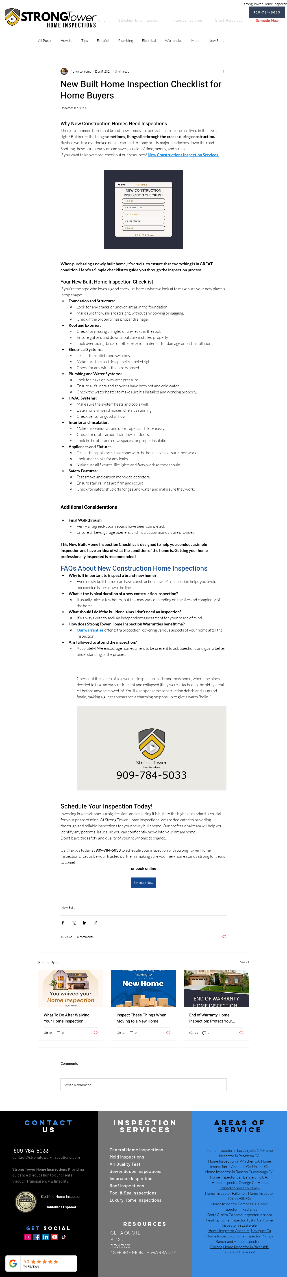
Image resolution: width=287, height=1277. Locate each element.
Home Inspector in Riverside (246, 1246)
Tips (84, 40)
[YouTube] (54, 1237)
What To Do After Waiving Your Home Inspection (66, 1018)
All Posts (45, 40)
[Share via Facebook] (63, 923)
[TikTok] (63, 1237)
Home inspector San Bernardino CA (238, 1177)
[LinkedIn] (45, 1237)
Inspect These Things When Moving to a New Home (141, 1018)
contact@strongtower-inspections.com (46, 1157)
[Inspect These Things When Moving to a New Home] (143, 988)
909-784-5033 (30, 1150)
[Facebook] (36, 1237)
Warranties (173, 40)
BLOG (116, 1239)
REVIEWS (120, 1246)
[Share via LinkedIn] (85, 923)
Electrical (149, 40)
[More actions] (223, 71)
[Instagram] (27, 1237)
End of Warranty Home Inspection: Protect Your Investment (210, 1018)
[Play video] (151, 748)
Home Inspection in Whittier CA (234, 1161)
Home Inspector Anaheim (229, 1230)
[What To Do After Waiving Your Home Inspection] (70, 988)
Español (103, 40)
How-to (66, 40)
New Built (216, 40)
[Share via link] (95, 923)
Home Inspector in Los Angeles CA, (235, 1150)
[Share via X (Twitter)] (74, 923)
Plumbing (125, 40)
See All (244, 962)
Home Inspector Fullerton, (226, 1193)
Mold (195, 40)
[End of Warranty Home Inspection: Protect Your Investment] (216, 988)
